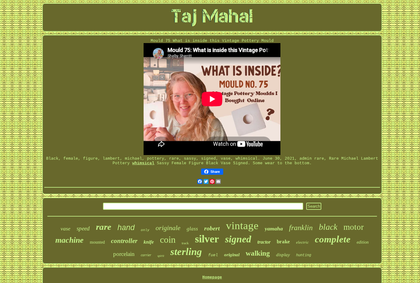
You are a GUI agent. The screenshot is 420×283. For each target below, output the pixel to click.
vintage (242, 226)
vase (65, 228)
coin (168, 239)
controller (124, 241)
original (232, 254)
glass (192, 229)
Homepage (212, 277)
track (185, 243)
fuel (213, 255)
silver (207, 239)
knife (149, 242)
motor (353, 227)
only (145, 230)
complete (333, 239)
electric (302, 242)
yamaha (274, 228)
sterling (186, 251)
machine (69, 240)
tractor (264, 242)
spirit (160, 255)
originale (168, 228)
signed (238, 239)
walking (258, 253)
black (328, 227)
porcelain (124, 254)
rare (103, 227)
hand (126, 227)
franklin (301, 228)
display (283, 254)
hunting (303, 255)
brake (283, 242)
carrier (146, 255)
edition (363, 242)
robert (212, 228)
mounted (97, 242)
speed (83, 228)
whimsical (143, 163)
